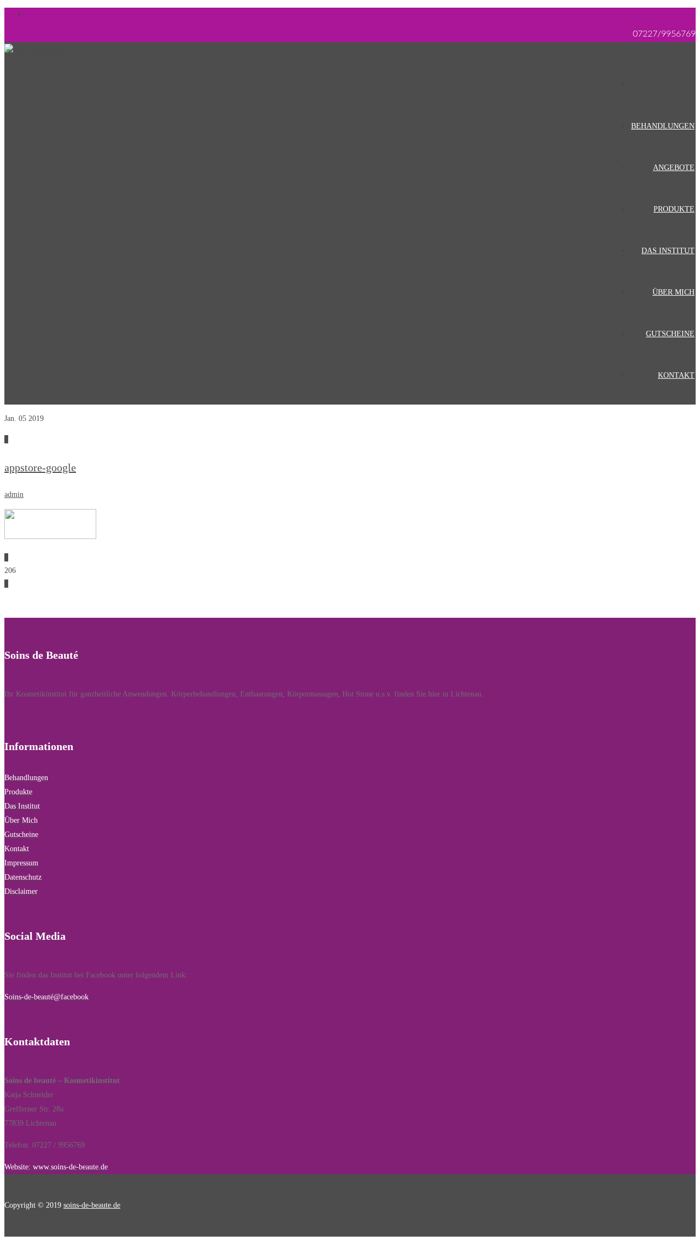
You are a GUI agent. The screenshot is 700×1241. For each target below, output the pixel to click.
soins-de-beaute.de (91, 1205)
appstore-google (40, 467)
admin (14, 494)
